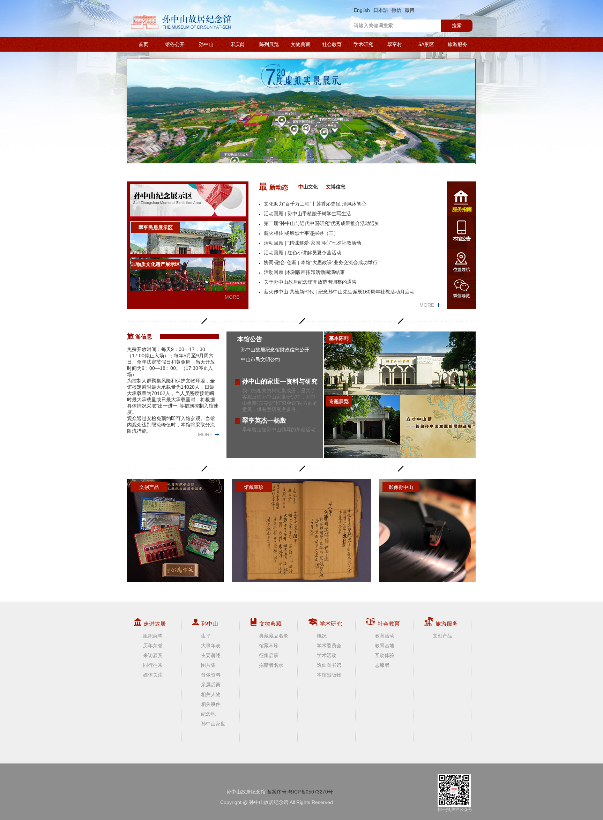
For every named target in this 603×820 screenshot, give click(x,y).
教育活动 (384, 636)
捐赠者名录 (271, 665)
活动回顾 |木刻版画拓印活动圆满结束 (304, 272)
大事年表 (211, 645)
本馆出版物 (329, 675)
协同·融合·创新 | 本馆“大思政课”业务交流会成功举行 (321, 262)
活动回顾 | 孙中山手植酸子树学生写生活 (307, 213)
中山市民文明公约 (260, 359)
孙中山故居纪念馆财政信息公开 (275, 349)
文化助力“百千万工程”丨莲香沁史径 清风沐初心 (315, 204)
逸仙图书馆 (329, 665)
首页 (143, 44)
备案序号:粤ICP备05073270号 (300, 792)
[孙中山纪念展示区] (188, 200)
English (362, 10)
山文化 (308, 186)
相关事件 (211, 704)
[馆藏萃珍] (301, 530)
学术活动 (326, 655)
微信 (396, 10)
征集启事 (268, 655)
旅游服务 (457, 44)
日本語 (380, 10)
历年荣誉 (153, 645)
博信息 (335, 186)
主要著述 (211, 655)
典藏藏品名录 (273, 636)
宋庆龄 (237, 44)
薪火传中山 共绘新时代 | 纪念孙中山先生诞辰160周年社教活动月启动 (339, 292)
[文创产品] (175, 530)
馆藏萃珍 (268, 645)
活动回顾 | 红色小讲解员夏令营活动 (302, 252)
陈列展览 (269, 44)
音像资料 (211, 675)
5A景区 (426, 44)
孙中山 (206, 44)
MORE (232, 297)
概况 (322, 636)
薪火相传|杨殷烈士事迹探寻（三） (301, 233)
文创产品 (442, 636)
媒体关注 (153, 675)
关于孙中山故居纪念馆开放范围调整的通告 (310, 282)
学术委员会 (329, 645)
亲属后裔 (211, 684)
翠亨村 (394, 44)
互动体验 (384, 655)
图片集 (208, 665)
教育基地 (384, 645)
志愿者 (382, 665)
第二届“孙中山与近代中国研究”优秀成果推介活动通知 (322, 223)
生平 (206, 636)
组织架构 (153, 636)
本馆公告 (249, 339)
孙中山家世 (213, 723)
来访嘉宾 (153, 655)
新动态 (273, 186)
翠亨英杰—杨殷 (264, 420)
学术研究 (363, 44)
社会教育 (332, 44)
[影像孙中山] (427, 530)
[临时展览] (438, 426)
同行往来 (153, 665)
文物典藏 (300, 44)
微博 (410, 10)
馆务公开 (175, 44)
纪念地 (208, 714)
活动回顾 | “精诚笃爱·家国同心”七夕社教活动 (312, 243)
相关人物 (211, 694)
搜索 (457, 25)
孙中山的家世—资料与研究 (280, 381)
